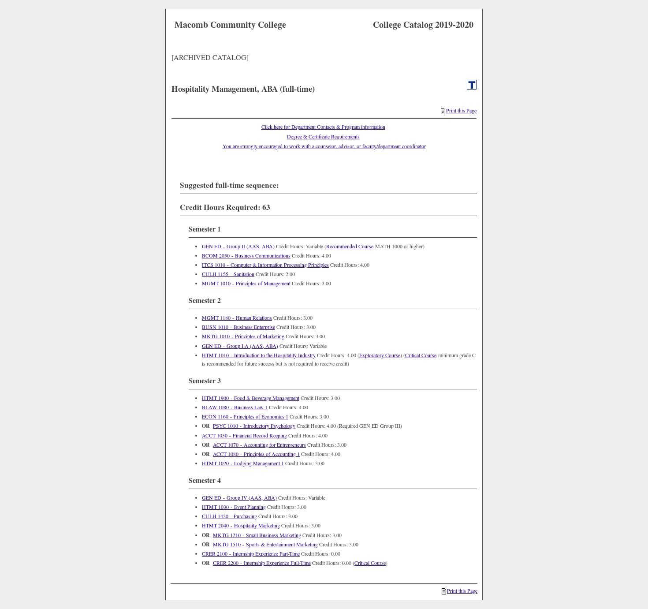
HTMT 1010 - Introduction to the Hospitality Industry (259, 355)
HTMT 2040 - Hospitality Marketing (241, 525)
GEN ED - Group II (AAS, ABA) (238, 246)
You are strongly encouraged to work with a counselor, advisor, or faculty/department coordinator (324, 145)
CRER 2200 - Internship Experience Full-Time (262, 562)
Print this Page (461, 110)
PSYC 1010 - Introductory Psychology (254, 425)
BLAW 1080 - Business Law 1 (235, 407)
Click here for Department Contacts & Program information (323, 126)
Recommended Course (349, 246)
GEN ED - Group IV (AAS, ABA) (239, 497)
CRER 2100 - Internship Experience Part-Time (251, 553)
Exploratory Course (379, 355)
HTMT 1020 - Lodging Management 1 (243, 463)
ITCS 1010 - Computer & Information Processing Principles (265, 264)
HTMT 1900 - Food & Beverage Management (250, 397)
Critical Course (420, 355)
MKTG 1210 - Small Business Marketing (257, 534)
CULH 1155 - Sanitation (228, 273)
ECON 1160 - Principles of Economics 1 (245, 416)
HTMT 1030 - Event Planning (234, 506)
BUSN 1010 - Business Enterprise (238, 326)
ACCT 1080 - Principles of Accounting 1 (256, 453)
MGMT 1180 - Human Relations (237, 317)
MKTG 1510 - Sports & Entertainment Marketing (265, 544)
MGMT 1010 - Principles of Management (246, 283)
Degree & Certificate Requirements (323, 136)
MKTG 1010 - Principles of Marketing (243, 336)
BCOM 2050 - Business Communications (246, 255)
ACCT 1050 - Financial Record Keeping (244, 435)
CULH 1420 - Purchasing (229, 515)
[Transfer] (472, 87)
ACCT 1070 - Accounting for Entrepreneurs (259, 444)
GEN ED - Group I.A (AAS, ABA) (240, 345)
